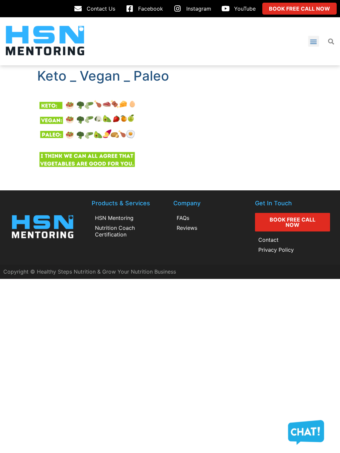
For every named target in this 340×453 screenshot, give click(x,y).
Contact (268, 239)
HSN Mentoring (114, 218)
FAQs (183, 218)
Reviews (187, 228)
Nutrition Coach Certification (115, 231)
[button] (313, 41)
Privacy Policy (276, 249)
